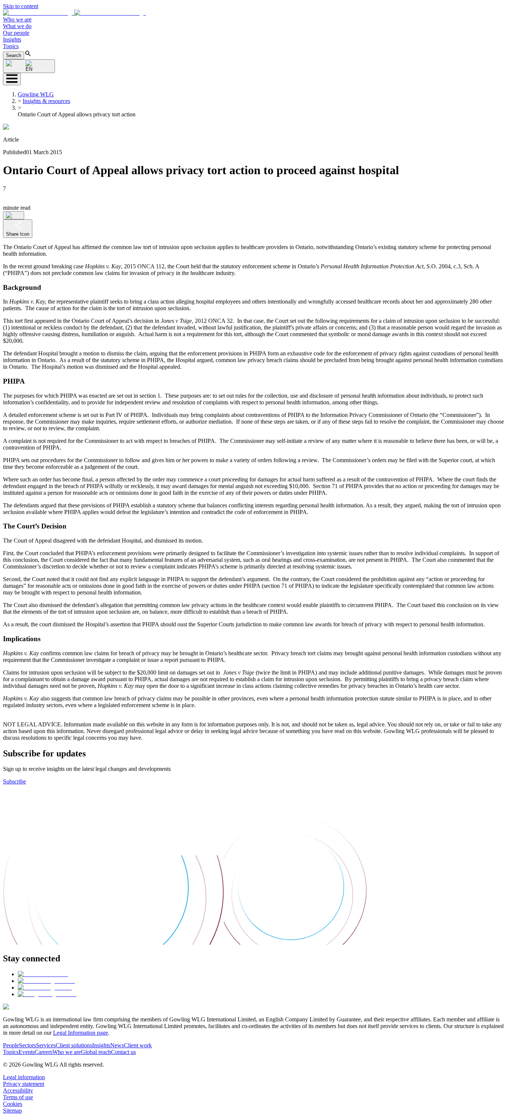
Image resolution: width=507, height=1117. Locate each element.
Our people (16, 33)
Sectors (27, 1045)
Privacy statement (23, 1084)
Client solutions (74, 1045)
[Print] (13, 215)
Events (27, 1052)
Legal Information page (80, 1033)
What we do (17, 26)
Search (13, 55)
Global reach (96, 1052)
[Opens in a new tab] (43, 974)
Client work (138, 1045)
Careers (43, 1052)
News (117, 1045)
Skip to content (20, 6)
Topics (11, 46)
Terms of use (18, 1097)
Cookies (12, 1104)
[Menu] (12, 79)
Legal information (24, 1077)
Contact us (123, 1052)
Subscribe (14, 781)
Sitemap (12, 1110)
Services (46, 1045)
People (11, 1045)
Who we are (17, 19)
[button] (74, 13)
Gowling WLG (36, 94)
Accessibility (18, 1090)
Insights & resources (46, 101)
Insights (12, 39)
